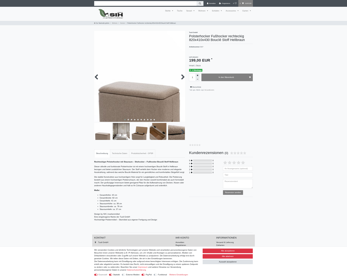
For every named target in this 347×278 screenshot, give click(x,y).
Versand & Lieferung (225, 242)
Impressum (143, 267)
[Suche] (200, 3)
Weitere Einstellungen (178, 275)
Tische (179, 11)
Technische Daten (119, 153)
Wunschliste (196, 87)
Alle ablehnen (228, 256)
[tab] (102, 153)
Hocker (122, 23)
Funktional (162, 275)
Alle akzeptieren (228, 251)
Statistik (116, 275)
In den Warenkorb (226, 77)
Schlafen (216, 11)
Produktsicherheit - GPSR (142, 153)
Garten (245, 11)
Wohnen (202, 11)
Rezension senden (233, 192)
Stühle (168, 11)
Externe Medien (133, 275)
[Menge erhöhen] (197, 75)
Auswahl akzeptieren (228, 262)
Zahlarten (220, 245)
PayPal (149, 275)
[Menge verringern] (197, 79)
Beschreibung (102, 153)
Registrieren (181, 245)
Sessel (189, 11)
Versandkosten (209, 90)
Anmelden (180, 242)
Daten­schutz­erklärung (136, 270)
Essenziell (103, 275)
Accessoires (231, 11)
